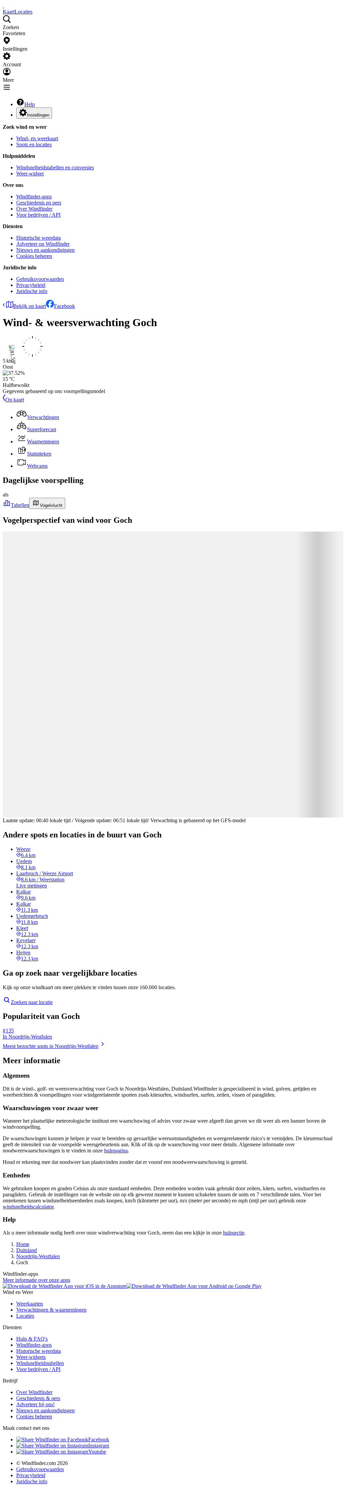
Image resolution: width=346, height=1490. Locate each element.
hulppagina (116, 1150)
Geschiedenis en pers (38, 202)
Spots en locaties (34, 144)
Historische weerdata (38, 238)
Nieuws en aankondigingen (45, 250)
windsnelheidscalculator (28, 1207)
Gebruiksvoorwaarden (40, 279)
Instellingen (38, 115)
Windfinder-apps (34, 196)
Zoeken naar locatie (32, 1002)
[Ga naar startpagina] (3, 5)
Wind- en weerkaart (37, 138)
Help (29, 104)
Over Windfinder (34, 209)
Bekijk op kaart (29, 306)
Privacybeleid (30, 285)
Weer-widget (30, 173)
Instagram (98, 1445)
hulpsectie (233, 1233)
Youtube (97, 1452)
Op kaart (14, 399)
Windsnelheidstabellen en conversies (55, 167)
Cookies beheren (34, 256)
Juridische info (31, 291)
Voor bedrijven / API (38, 215)
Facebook (64, 306)
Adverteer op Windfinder (43, 244)
